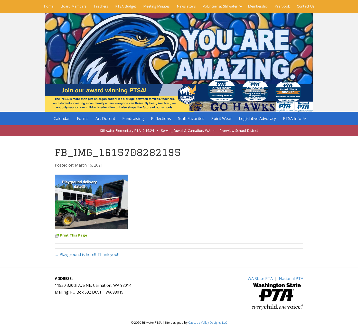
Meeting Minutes (156, 6)
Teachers (101, 6)
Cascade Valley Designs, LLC (207, 323)
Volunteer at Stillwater (220, 6)
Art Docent (105, 118)
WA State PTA (260, 278)
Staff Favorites (191, 118)
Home (49, 6)
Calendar (62, 118)
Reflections (161, 118)
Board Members (73, 6)
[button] (240, 6)
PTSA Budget (125, 6)
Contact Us (305, 6)
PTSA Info (292, 118)
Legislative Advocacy (257, 118)
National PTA (291, 278)
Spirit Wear (221, 118)
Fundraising (133, 118)
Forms (82, 118)
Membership (258, 6)
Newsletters (186, 6)
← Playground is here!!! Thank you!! (87, 254)
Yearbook (282, 6)
